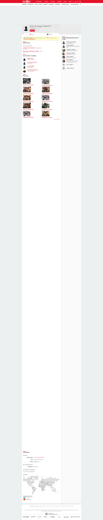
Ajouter (32, 30)
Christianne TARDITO (70, 49)
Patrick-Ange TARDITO (71, 42)
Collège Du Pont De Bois (29, 48)
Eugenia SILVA (30, 58)
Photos (50, 34)
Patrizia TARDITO (70, 45)
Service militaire (65, 4)
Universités (51, 4)
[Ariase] (66, 516)
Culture (52, 1)
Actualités (39, 1)
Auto (65, 1)
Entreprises (57, 4)
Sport (46, 1)
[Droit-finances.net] (46, 517)
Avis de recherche (74, 4)
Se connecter (30, 4)
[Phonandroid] (75, 517)
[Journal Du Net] (39, 517)
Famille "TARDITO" (70, 68)
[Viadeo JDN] (59, 517)
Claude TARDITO (70, 56)
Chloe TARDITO (69, 59)
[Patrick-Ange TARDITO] (26, 28)
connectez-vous (53, 37)
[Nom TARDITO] (63, 64)
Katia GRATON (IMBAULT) (32, 69)
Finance (59, 1)
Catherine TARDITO (70, 53)
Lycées (36, 4)
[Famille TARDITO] (63, 68)
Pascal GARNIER (30, 66)
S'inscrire (24, 4)
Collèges (40, 4)
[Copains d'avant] (52, 517)
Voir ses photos (57, 119)
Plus (70, 1)
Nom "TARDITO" (69, 64)
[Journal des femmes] (26, 517)
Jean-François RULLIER (32, 62)
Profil (33, 34)
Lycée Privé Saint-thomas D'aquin (31, 51)
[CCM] (33, 517)
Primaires (45, 4)
